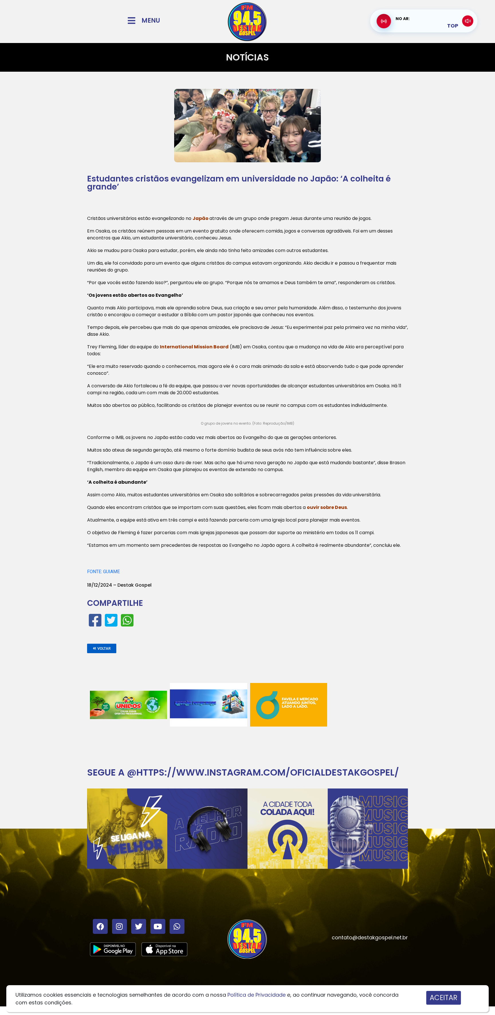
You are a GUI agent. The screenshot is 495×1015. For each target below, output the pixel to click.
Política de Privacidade (256, 994)
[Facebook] (100, 926)
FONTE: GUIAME (103, 571)
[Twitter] (138, 926)
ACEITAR (443, 997)
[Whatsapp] (177, 926)
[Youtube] (157, 926)
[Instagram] (119, 926)
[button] (101, 648)
